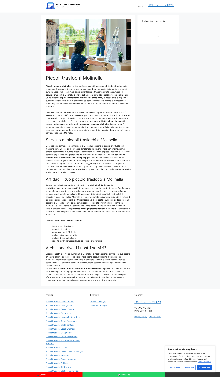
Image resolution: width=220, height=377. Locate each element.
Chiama (41, 374)
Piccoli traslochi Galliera (57, 363)
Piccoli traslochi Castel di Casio (60, 325)
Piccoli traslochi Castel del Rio (60, 301)
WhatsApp (123, 374)
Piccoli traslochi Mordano (57, 355)
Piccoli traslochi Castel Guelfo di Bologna (65, 351)
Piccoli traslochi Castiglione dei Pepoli (63, 371)
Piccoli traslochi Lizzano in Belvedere (63, 317)
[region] (190, 359)
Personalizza (175, 367)
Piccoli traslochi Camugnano (59, 305)
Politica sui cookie (204, 362)
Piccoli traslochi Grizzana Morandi (61, 337)
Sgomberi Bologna (98, 305)
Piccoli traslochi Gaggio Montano (61, 359)
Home (140, 6)
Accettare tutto (204, 367)
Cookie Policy (155, 317)
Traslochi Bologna (98, 301)
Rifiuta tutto (189, 367)
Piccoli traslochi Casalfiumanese (61, 329)
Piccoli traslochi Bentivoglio (58, 367)
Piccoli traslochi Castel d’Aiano (60, 309)
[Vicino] (213, 347)
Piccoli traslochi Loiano (56, 347)
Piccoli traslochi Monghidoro (59, 333)
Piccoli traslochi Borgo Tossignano (62, 321)
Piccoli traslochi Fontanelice (59, 313)
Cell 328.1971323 (161, 5)
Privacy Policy (140, 317)
